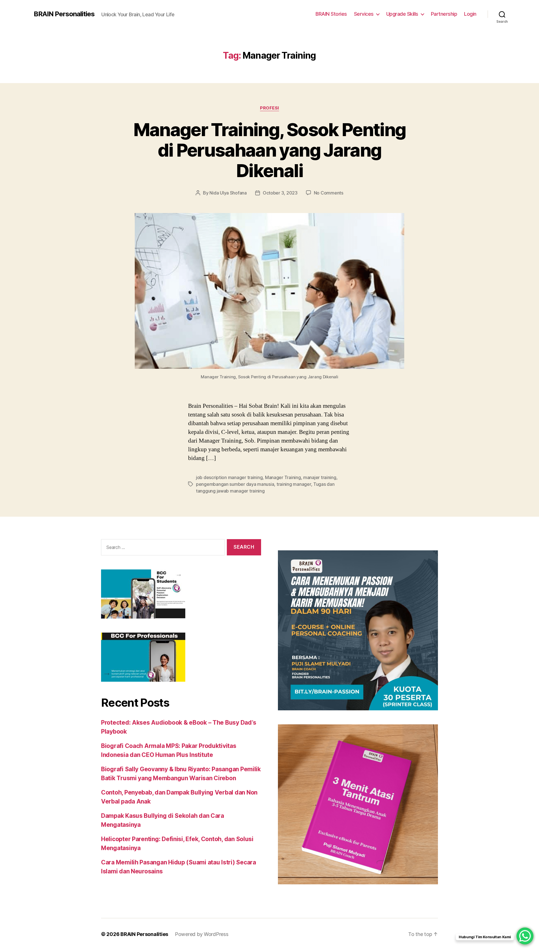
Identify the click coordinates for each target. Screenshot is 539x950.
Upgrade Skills (402, 14)
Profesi (269, 108)
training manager (294, 484)
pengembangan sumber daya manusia (235, 484)
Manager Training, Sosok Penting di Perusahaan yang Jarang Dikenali (269, 150)
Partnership (444, 14)
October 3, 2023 (280, 193)
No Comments (328, 193)
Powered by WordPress (202, 934)
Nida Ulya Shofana (227, 193)
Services (364, 14)
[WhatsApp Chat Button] (525, 936)
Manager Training (283, 477)
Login (470, 14)
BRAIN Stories (331, 14)
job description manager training (229, 477)
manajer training (319, 477)
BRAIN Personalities (64, 14)
